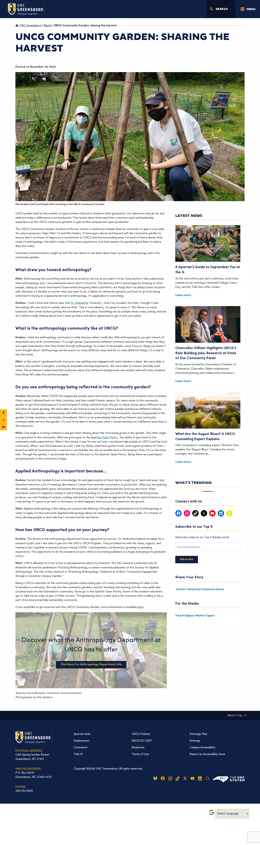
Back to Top (235, 715)
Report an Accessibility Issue (207, 754)
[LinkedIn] (3, 426)
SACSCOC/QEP (142, 740)
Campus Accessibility (202, 747)
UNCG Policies (141, 734)
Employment (81, 740)
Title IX (78, 754)
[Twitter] (3, 419)
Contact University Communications (200, 589)
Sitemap (195, 740)
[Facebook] (3, 412)
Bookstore (138, 747)
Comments (80, 747)
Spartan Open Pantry (104, 437)
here (140, 607)
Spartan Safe (82, 734)
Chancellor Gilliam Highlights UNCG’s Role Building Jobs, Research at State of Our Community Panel (205, 353)
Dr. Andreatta (79, 303)
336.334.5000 (24, 791)
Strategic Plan (198, 734)
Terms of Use (140, 754)
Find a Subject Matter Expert (195, 616)
